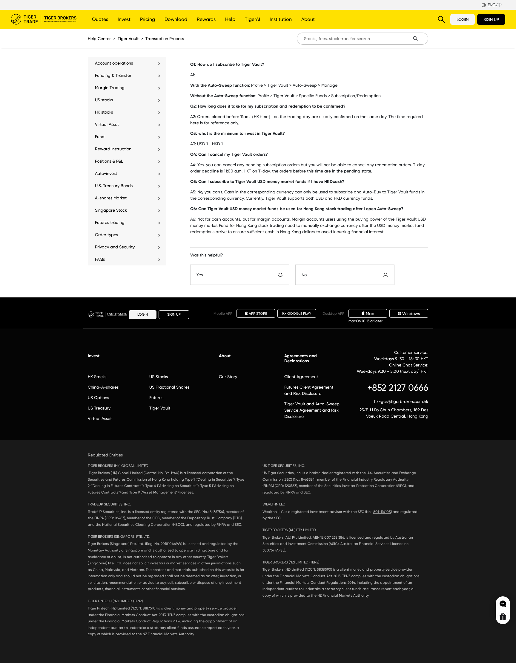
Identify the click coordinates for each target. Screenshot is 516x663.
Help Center (99, 38)
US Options (98, 397)
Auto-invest (106, 173)
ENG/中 (495, 4)
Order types (106, 234)
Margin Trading (110, 87)
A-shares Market (111, 197)
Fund (100, 136)
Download (176, 19)
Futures (156, 397)
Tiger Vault (128, 38)
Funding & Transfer (113, 75)
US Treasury (99, 408)
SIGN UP (491, 19)
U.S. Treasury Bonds (114, 185)
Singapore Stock (111, 210)
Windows (411, 313)
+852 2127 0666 (397, 387)
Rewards (206, 19)
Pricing (147, 19)
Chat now (502, 603)
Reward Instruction (113, 148)
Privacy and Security (115, 247)
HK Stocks (97, 376)
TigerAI (252, 19)
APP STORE (258, 313)
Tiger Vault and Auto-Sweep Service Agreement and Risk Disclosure (312, 410)
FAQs (100, 259)
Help (230, 19)
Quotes (100, 19)
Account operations (114, 63)
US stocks (104, 99)
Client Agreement (301, 376)
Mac (370, 313)
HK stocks (104, 112)
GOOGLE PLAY (299, 313)
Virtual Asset (107, 124)
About (308, 19)
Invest (124, 19)
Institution (281, 19)
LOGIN (463, 19)
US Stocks (158, 376)
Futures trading (110, 222)
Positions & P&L (109, 161)
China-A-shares (103, 387)
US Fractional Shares (169, 387)
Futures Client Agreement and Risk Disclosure (308, 390)
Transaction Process (164, 38)
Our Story (228, 376)
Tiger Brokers (43, 19)
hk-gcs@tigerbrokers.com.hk (401, 401)
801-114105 (382, 512)
